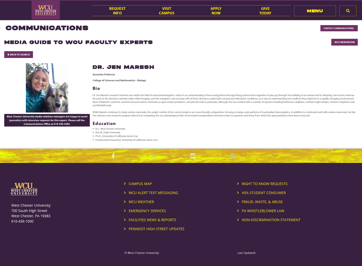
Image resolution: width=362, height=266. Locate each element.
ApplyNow (216, 10)
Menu (315, 10)
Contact (339, 28)
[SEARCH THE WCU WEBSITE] (347, 11)
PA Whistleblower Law (263, 210)
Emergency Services (147, 210)
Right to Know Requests (265, 183)
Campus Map (140, 183)
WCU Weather (141, 201)
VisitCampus (166, 10)
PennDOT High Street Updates (156, 228)
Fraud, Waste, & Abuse (262, 201)
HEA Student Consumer (264, 192)
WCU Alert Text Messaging (153, 192)
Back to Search (19, 54)
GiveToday (265, 10)
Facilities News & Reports (152, 219)
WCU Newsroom (344, 42)
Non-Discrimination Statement (271, 219)
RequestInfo (117, 10)
